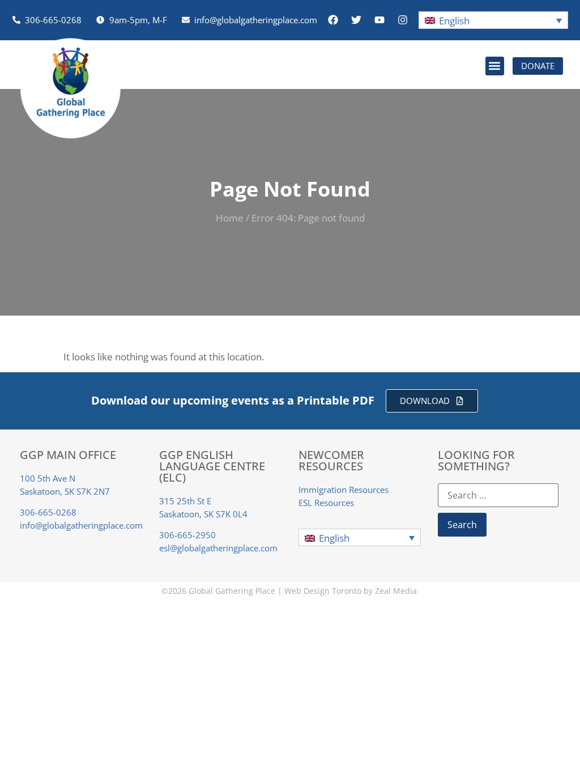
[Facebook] (333, 20)
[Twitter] (356, 20)
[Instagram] (403, 20)
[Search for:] (498, 495)
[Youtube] (379, 20)
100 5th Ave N (47, 478)
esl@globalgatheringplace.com (218, 548)
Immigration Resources (343, 489)
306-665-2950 (187, 535)
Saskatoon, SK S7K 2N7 (65, 491)
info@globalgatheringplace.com (81, 525)
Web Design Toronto (322, 590)
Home (230, 217)
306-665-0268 (48, 512)
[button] (493, 20)
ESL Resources (326, 502)
